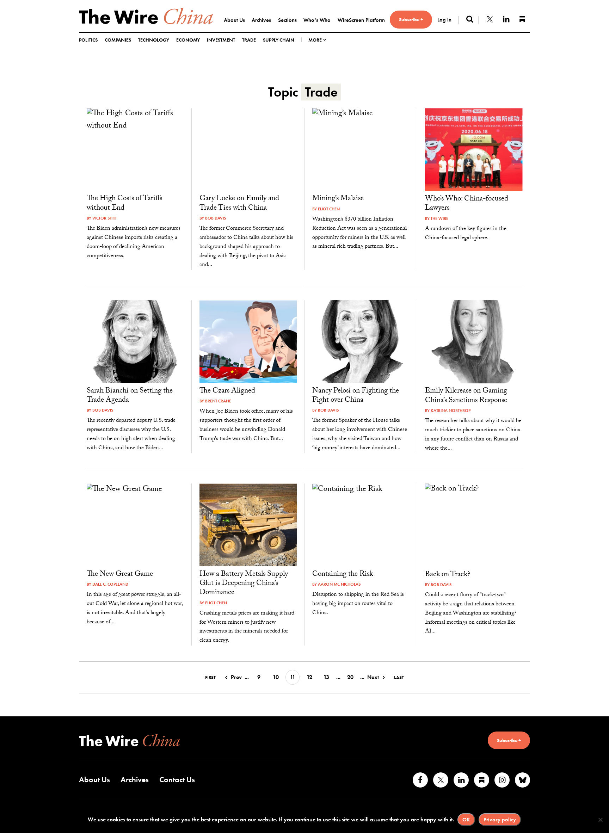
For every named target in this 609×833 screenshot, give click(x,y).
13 (326, 677)
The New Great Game (120, 574)
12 (309, 677)
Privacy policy (500, 819)
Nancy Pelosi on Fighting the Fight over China (355, 396)
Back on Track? (447, 575)
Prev (236, 677)
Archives (261, 20)
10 (276, 677)
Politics (88, 40)
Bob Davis (215, 218)
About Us (234, 20)
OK (466, 819)
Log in (444, 19)
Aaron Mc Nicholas (339, 584)
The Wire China (146, 15)
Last (399, 677)
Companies (118, 40)
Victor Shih (104, 218)
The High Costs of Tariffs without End (124, 204)
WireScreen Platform (361, 20)
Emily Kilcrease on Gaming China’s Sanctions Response (466, 396)
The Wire (439, 218)
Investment (221, 40)
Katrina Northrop (450, 410)
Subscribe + (411, 19)
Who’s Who (317, 20)
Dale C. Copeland (110, 584)
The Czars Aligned (227, 391)
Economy (188, 40)
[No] (600, 819)
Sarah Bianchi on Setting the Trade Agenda (130, 396)
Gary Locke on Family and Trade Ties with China (239, 204)
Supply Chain (278, 40)
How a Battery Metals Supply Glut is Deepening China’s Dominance (243, 584)
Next (373, 677)
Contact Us (177, 779)
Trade (249, 40)
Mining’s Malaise (338, 199)
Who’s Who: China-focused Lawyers (466, 204)
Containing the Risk (342, 574)
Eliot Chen (329, 209)
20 (350, 677)
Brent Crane (218, 401)
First (210, 677)
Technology (153, 40)
